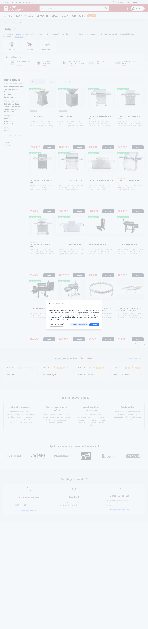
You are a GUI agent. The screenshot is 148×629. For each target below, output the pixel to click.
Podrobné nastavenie (79, 325)
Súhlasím (94, 325)
